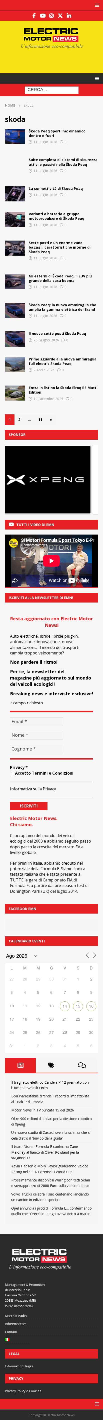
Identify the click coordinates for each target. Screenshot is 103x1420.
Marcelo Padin (16, 1315)
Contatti (11, 1331)
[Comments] (81, 1065)
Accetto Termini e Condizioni (44, 773)
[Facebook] (34, 16)
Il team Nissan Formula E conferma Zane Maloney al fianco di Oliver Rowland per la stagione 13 (45, 1152)
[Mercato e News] (15, 393)
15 (78, 1006)
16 (91, 1006)
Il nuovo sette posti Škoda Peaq (57, 333)
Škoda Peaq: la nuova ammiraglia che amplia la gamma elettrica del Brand (62, 307)
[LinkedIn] (69, 16)
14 (64, 1006)
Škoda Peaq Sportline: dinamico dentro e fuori (57, 133)
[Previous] (15, 479)
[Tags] (51, 1065)
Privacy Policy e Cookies (23, 1391)
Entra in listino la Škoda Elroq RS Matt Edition (62, 390)
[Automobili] (15, 136)
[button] (96, 5)
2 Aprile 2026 (44, 369)
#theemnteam (15, 1323)
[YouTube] (42, 16)
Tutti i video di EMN (35, 524)
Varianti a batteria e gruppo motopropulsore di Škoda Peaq (56, 216)
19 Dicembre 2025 (48, 398)
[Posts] (20, 1065)
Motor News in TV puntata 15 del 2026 (42, 1110)
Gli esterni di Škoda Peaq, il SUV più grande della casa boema (60, 278)
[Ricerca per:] (51, 90)
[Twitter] (60, 16)
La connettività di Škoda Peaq (56, 188)
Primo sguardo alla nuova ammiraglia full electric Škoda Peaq (62, 361)
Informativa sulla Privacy (33, 789)
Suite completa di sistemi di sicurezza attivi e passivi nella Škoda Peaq (63, 162)
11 (40, 419)
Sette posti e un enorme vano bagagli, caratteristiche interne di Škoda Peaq (59, 247)
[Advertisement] (54, 60)
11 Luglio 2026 (45, 141)
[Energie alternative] (15, 281)
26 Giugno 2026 (46, 340)
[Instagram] (51, 16)
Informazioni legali (19, 1366)
